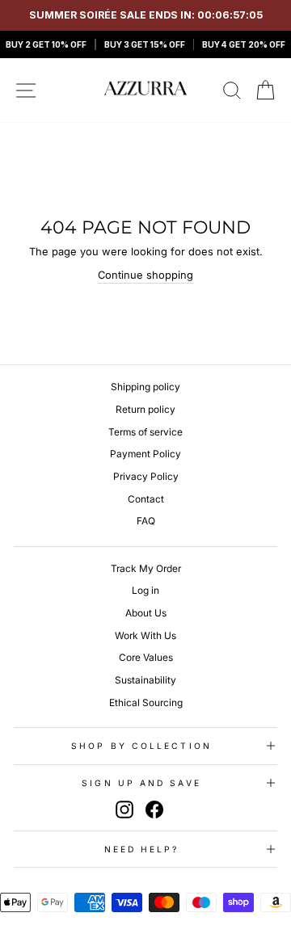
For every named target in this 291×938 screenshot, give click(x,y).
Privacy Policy (146, 476)
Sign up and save (141, 783)
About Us (146, 613)
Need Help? (141, 849)
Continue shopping (145, 275)
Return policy (145, 409)
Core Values (146, 657)
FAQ (146, 521)
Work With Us (145, 635)
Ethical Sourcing (146, 702)
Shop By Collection (141, 746)
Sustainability (145, 680)
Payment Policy (145, 454)
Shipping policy (145, 387)
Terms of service (145, 432)
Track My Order (146, 568)
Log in (145, 590)
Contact (146, 499)
